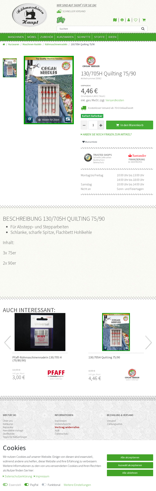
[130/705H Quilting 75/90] (116, 332)
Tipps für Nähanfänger (15, 437)
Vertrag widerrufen (67, 427)
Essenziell (15, 485)
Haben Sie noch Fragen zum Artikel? (107, 134)
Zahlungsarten (114, 424)
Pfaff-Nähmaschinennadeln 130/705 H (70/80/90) (37, 358)
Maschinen (16, 37)
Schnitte (84, 37)
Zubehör (46, 37)
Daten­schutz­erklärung (19, 476)
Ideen (112, 37)
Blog (61, 19)
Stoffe (99, 37)
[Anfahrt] (115, 20)
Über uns (8, 420)
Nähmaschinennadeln (56, 44)
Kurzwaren (65, 37)
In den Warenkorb (131, 125)
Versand (111, 420)
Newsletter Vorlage (13, 430)
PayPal (34, 485)
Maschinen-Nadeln (32, 44)
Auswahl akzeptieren (130, 465)
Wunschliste (91, 141)
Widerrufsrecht (63, 424)
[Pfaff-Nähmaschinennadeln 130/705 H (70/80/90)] (40, 332)
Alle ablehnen (130, 472)
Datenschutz (61, 433)
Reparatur (8, 427)
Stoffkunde (8, 433)
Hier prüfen (136, 162)
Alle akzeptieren (130, 457)
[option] (10, 65)
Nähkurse (8, 424)
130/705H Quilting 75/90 (104, 357)
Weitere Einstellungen (77, 485)
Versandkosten (115, 100)
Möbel (32, 37)
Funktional (54, 485)
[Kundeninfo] (122, 20)
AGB (57, 430)
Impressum (61, 420)
